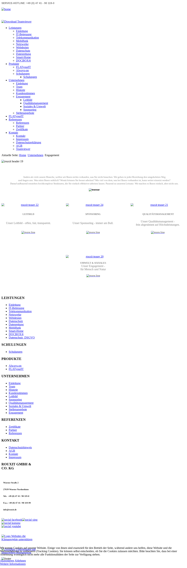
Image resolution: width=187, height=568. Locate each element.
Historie (20, 90)
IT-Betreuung (23, 34)
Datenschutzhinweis (20, 447)
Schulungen (23, 73)
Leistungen (15, 27)
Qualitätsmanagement (35, 103)
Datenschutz (23, 50)
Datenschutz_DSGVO (22, 337)
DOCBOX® (23, 60)
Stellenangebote (25, 112)
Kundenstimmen (25, 93)
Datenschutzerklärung (28, 142)
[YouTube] (11, 526)
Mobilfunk (22, 40)
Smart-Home (23, 57)
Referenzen (15, 119)
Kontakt (13, 132)
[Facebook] (11, 519)
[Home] (6, 9)
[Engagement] (93, 256)
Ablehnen (20, 560)
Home (22, 155)
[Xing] (29, 519)
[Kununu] (10, 523)
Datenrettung (23, 54)
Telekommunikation (27, 37)
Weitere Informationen (13, 563)
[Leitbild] (28, 205)
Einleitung (22, 31)
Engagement (23, 96)
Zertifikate (22, 129)
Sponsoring (29, 109)
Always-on (22, 70)
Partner (20, 126)
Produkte (14, 63)
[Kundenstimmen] (158, 205)
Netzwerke (22, 44)
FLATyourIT (23, 67)
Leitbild (27, 99)
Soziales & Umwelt (34, 106)
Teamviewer (23, 149)
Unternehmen (16, 80)
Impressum (22, 139)
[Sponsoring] (93, 205)
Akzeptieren (7, 560)
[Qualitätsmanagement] (158, 232)
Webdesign (22, 47)
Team (19, 86)
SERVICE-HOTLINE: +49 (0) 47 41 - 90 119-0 (27, 3)
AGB (19, 145)
